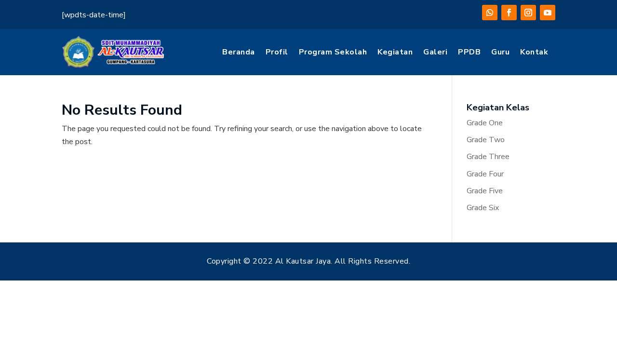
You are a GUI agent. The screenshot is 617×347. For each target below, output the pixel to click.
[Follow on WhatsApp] (489, 12)
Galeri (435, 52)
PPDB (469, 52)
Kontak (534, 52)
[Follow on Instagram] (528, 12)
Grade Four (485, 174)
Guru (500, 52)
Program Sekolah (333, 52)
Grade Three (488, 156)
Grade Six (483, 207)
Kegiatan (395, 52)
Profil (277, 52)
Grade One (485, 123)
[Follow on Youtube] (547, 12)
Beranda (238, 52)
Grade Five (485, 191)
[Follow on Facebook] (509, 12)
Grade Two (486, 139)
